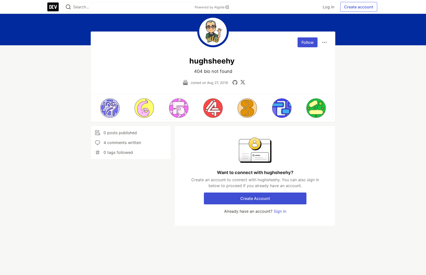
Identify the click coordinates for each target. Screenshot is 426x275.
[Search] (68, 7)
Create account (358, 6)
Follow (308, 42)
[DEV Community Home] (53, 7)
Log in (328, 6)
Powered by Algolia (210, 7)
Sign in (280, 211)
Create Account (255, 198)
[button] (110, 108)
